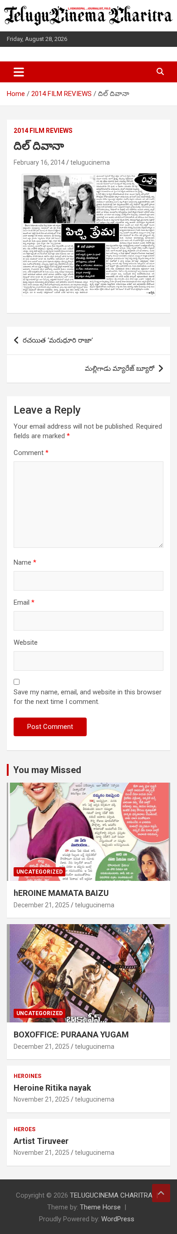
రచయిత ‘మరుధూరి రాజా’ (58, 340)
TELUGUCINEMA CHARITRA (111, 1195)
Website (26, 642)
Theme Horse (100, 1207)
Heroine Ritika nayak (52, 1087)
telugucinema (90, 162)
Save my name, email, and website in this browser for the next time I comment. (88, 697)
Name (25, 562)
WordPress (117, 1219)
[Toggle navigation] (19, 71)
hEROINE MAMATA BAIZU (61, 893)
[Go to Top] (161, 1193)
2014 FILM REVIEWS (43, 130)
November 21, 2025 (41, 1099)
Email (24, 602)
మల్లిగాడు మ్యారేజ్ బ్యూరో (119, 368)
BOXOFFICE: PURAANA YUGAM (71, 1034)
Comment (31, 453)
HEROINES (27, 1076)
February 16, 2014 (39, 162)
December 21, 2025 (41, 905)
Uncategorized (39, 872)
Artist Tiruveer (41, 1141)
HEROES (24, 1129)
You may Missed (47, 769)
